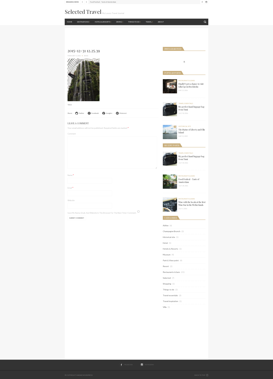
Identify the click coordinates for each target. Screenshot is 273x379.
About (161, 22)
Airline (165, 225)
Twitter (81, 113)
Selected (167, 278)
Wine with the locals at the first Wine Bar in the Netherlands (191, 203)
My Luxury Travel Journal (113, 13)
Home (69, 22)
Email (70, 187)
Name (71, 175)
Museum (166, 254)
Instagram (206, 2)
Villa (165, 307)
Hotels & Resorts (103, 22)
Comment (72, 134)
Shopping (167, 284)
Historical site (184, 126)
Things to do (134, 22)
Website (71, 200)
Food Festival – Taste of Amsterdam (103, 2)
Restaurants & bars (186, 80)
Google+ (109, 113)
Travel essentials (185, 103)
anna (86, 56)
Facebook (202, 2)
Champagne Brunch (171, 231)
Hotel (165, 243)
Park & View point (171, 260)
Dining (119, 22)
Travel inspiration (170, 301)
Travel (149, 22)
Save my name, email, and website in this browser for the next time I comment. (102, 213)
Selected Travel (83, 11)
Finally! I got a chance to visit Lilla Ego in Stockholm (190, 85)
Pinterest (123, 113)
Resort (166, 266)
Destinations (83, 22)
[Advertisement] (172, 27)
